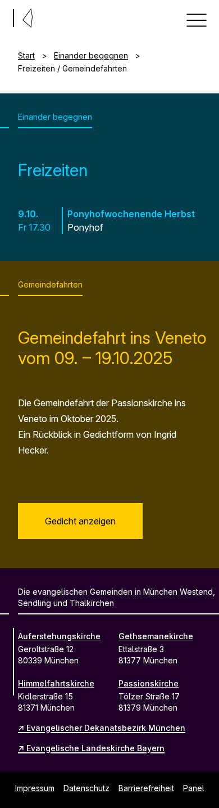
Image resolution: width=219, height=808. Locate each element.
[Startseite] (4, 16)
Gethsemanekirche (155, 636)
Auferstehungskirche (59, 636)
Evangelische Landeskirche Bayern (95, 748)
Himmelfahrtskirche (56, 683)
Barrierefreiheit (146, 788)
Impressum (34, 788)
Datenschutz (86, 788)
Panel (193, 788)
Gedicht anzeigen (80, 521)
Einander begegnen (91, 55)
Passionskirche (148, 683)
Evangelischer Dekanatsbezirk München (105, 728)
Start (26, 55)
